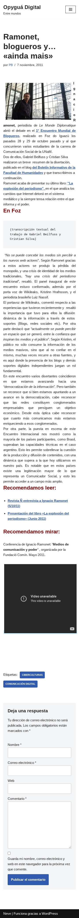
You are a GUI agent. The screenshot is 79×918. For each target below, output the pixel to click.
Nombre (15, 745)
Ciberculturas (32, 675)
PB (11, 65)
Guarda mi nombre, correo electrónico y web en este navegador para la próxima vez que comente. (39, 864)
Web (11, 781)
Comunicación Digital (20, 684)
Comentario (17, 798)
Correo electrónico (22, 763)
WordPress (50, 913)
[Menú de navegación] (70, 9)
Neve (7, 913)
